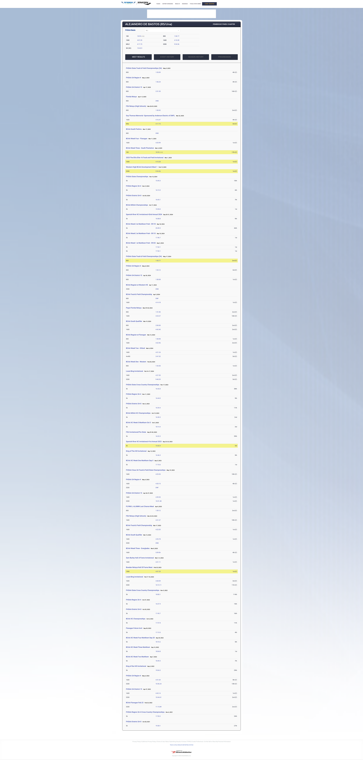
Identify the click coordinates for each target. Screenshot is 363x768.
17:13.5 (158, 632)
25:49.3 (158, 228)
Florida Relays (131, 97)
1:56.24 (158, 82)
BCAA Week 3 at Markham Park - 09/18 (141, 224)
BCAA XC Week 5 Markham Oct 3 (138, 422)
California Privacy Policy (149, 741)
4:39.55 (158, 497)
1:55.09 (158, 72)
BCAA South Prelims (134, 129)
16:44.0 (158, 398)
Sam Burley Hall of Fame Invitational (140, 558)
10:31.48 (158, 501)
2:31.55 (158, 91)
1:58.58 (158, 279)
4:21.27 (158, 520)
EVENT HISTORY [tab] (167, 57)
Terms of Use (160, 741)
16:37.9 (158, 604)
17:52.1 (158, 247)
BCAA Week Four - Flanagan (136, 139)
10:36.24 (158, 684)
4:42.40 (158, 329)
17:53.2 (158, 716)
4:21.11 (158, 562)
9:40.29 (158, 379)
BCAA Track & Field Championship (139, 294)
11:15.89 (158, 707)
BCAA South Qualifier (134, 321)
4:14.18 (158, 302)
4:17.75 (139, 44)
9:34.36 (176, 44)
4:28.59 (158, 581)
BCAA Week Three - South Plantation (140, 148)
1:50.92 (158, 110)
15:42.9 (139, 48)
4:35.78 (158, 539)
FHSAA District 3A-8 (133, 195)
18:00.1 (158, 594)
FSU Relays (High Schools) (136, 106)
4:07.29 (139, 40)
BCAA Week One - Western (136, 362)
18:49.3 (158, 661)
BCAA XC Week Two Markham (137, 657)
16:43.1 (158, 200)
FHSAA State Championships (137, 176)
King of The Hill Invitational (136, 451)
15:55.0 (158, 209)
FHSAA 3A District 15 (134, 87)
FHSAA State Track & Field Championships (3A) (144, 68)
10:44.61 (158, 697)
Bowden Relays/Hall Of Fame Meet (139, 567)
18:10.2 (158, 642)
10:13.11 (158, 585)
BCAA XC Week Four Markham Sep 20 (140, 638)
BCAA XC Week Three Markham (138, 647)
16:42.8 (158, 389)
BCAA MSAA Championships (137, 205)
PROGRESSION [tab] (224, 57)
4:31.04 (158, 680)
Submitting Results (175, 741)
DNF (157, 298)
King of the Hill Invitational (136, 666)
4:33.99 (158, 143)
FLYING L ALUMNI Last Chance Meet (140, 506)
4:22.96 (158, 343)
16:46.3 (158, 455)
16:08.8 (158, 219)
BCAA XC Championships (135, 619)
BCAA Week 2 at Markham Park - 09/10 (141, 233)
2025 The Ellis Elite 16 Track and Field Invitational (144, 158)
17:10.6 (158, 465)
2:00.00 (158, 325)
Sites (167, 741)
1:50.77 (176, 36)
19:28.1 (158, 726)
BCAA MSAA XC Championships (138, 413)
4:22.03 (158, 529)
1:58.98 (158, 339)
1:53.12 (158, 270)
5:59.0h (158, 552)
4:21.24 (158, 352)
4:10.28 (176, 40)
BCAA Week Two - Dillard (135, 348)
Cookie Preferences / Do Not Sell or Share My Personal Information (211, 741)
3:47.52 (158, 356)
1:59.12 (158, 510)
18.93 (139, 36)
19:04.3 (158, 670)
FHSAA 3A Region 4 (133, 78)
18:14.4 (158, 427)
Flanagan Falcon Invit (134, 628)
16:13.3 (158, 190)
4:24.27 (158, 316)
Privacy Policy (136, 741)
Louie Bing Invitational (134, 371)
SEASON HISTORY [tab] (196, 57)
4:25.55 (158, 474)
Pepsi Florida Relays (134, 308)
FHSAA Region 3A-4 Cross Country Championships (145, 712)
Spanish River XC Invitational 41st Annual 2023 (144, 441)
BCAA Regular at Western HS (137, 285)
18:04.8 (158, 651)
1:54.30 (158, 366)
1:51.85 (158, 312)
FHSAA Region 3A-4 (133, 186)
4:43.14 (158, 693)
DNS (157, 101)
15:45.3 (158, 181)
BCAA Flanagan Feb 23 (134, 703)
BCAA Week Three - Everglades (138, 548)
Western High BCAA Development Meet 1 (141, 167)
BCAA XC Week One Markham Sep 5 (139, 460)
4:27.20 (158, 375)
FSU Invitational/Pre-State (136, 432)
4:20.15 (158, 484)
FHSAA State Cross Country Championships (142, 385)
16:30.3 (158, 417)
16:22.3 (158, 436)
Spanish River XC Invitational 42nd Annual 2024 (144, 214)
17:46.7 (158, 238)
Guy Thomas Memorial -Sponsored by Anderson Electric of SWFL (150, 116)
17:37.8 (158, 623)
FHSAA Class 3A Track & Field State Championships (145, 470)
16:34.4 (158, 408)
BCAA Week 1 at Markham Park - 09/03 (141, 243)
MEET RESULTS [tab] (138, 57)
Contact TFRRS (186, 741)
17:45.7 (158, 613)
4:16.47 (158, 120)
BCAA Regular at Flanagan (136, 335)
